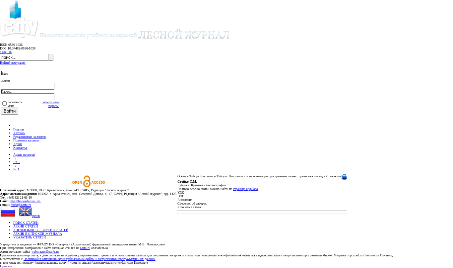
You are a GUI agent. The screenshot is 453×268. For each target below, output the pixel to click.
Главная (18, 129)
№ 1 (16, 169)
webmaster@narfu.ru (45, 251)
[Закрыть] (1, 70)
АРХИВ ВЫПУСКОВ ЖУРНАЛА (37, 233)
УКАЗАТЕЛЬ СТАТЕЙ (29, 237)
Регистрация (17, 62)
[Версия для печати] (344, 178)
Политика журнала (26, 140)
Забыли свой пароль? (50, 104)
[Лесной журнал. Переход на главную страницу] (134, 37)
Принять (6, 266)
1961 (16, 162)
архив (36, 216)
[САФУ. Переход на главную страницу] (20, 37)
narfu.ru (85, 248)
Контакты (20, 147)
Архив (17, 144)
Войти (4, 62)
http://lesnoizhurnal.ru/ (25, 201)
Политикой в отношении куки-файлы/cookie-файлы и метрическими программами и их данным (89, 259)
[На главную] (16, 126)
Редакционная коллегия (29, 136)
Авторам (19, 133)
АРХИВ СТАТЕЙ (25, 226)
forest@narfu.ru (21, 205)
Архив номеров (24, 154)
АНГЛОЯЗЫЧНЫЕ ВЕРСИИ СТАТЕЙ (40, 230)
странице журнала (245, 189)
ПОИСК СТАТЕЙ (25, 222)
